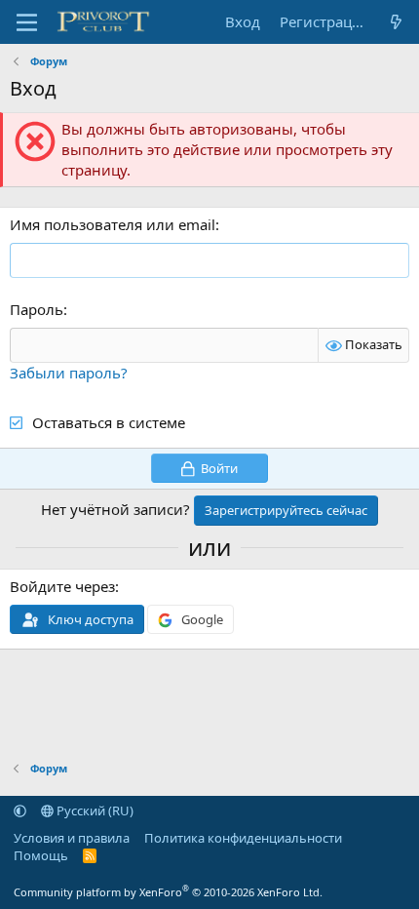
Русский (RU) (93, 810)
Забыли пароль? (69, 372)
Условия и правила (72, 838)
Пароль (36, 309)
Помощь (41, 855)
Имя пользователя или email (112, 224)
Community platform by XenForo (168, 892)
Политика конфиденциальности (243, 838)
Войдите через (62, 586)
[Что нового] (396, 22)
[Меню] (27, 22)
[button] (20, 810)
